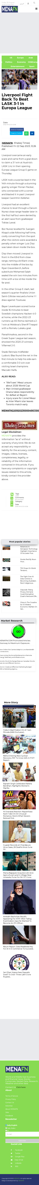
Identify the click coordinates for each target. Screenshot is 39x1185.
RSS (16, 1166)
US (8, 58)
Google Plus (19, 1157)
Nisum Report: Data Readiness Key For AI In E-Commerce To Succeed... (18, 948)
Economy (21, 62)
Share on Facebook (17, 129)
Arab (30, 58)
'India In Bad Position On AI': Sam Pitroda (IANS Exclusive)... (17, 731)
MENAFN (7, 143)
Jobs (7, 1112)
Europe (20, 58)
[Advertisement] (19, 32)
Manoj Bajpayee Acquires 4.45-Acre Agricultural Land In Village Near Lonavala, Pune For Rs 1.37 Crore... (18, 875)
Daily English (12, 1125)
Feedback (9, 1116)
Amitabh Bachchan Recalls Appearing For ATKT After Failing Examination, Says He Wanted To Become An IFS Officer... (17, 920)
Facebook (19, 1150)
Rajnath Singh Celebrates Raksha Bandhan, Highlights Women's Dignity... (17, 786)
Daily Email (19, 1160)
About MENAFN (11, 1109)
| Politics (8, 62)
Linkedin (18, 1163)
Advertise (9, 1106)
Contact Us (9, 1103)
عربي (22, 3)
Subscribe (22, 1141)
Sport (30, 66)
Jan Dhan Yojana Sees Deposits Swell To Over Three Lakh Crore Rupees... (17, 974)
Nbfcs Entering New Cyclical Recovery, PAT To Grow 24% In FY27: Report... (19, 758)
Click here (21, 1087)
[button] (28, 3)
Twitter (17, 1153)
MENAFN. (17, 1178)
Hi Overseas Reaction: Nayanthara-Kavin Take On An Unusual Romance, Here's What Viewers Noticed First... (18, 815)
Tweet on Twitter (16, 133)
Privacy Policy (10, 1099)
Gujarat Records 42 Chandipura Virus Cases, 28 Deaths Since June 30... (17, 847)
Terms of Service (11, 1096)
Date (5, 122)
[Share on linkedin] (32, 133)
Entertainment (14, 66)
